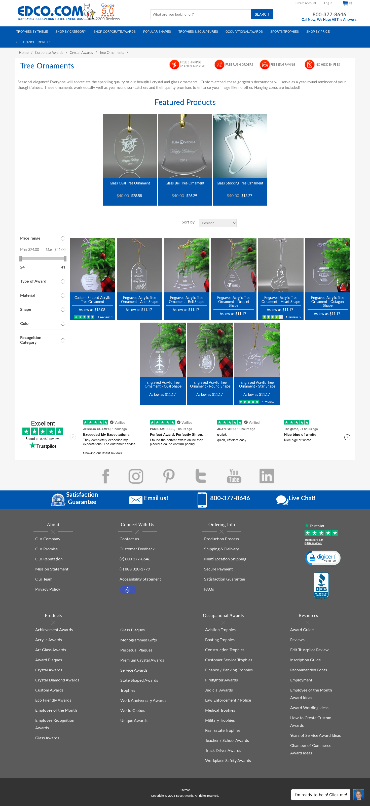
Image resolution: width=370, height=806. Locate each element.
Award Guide (302, 630)
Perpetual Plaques (136, 650)
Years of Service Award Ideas (315, 736)
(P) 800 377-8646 (135, 559)
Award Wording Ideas (309, 708)
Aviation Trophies (220, 630)
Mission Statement (51, 569)
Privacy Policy (47, 589)
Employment (301, 680)
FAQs (209, 589)
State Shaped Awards (139, 680)
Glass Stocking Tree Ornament (240, 183)
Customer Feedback (137, 549)
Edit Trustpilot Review (309, 650)
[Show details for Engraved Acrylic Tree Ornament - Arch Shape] (139, 265)
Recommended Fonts (308, 670)
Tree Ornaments (111, 53)
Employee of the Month (56, 710)
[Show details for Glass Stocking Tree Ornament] (240, 146)
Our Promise (46, 549)
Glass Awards (47, 738)
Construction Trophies (224, 650)
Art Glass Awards (50, 650)
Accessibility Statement (140, 579)
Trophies (127, 690)
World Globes (132, 711)
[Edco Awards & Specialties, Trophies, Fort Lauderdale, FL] (321, 586)
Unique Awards (133, 721)
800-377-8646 (329, 14)
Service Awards (133, 670)
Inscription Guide (305, 660)
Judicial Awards (219, 690)
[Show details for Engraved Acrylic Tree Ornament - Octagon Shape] (328, 265)
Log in (328, 3)
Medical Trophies (220, 710)
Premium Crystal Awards (142, 660)
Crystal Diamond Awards (57, 680)
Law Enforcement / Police (228, 700)
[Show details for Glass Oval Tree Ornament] (130, 146)
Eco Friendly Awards (53, 700)
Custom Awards (49, 690)
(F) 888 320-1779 (135, 569)
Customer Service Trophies (228, 660)
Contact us (129, 539)
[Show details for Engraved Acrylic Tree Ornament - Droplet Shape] (233, 265)
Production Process (221, 539)
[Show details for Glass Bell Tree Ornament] (185, 146)
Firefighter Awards (221, 680)
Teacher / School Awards (227, 741)
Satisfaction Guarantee (224, 579)
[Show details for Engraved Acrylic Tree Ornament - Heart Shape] (281, 265)
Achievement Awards (54, 630)
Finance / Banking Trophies (229, 670)
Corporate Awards (49, 53)
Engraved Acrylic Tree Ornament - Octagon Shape (327, 302)
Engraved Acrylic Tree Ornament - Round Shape (210, 384)
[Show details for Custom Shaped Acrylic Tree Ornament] (92, 265)
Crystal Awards (81, 53)
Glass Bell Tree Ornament (185, 183)
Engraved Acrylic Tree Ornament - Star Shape (257, 384)
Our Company (47, 539)
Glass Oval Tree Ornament (130, 183)
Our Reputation (49, 559)
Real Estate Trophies (222, 730)
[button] (128, 590)
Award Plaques (48, 660)
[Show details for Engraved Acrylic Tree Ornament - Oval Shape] (163, 350)
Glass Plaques (132, 630)
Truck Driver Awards (223, 751)
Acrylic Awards (48, 640)
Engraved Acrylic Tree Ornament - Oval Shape (163, 384)
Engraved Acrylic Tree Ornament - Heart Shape (281, 299)
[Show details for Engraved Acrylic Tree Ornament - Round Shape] (210, 350)
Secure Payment (218, 569)
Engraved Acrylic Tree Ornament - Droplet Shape (233, 302)
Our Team (43, 579)
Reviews (297, 640)
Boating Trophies (220, 640)
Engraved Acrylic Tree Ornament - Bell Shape (186, 299)
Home (23, 53)
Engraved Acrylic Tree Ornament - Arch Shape (139, 299)
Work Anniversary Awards (143, 701)
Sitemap (185, 789)
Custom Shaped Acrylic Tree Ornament (92, 299)
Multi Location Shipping (225, 559)
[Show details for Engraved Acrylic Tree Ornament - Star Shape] (257, 350)
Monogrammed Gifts (138, 640)
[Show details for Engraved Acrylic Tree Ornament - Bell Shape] (186, 265)
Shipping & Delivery (221, 549)
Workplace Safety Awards (228, 761)
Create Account (305, 3)
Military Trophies (220, 720)
